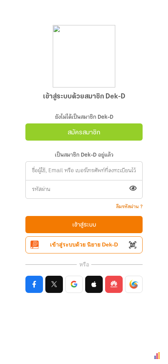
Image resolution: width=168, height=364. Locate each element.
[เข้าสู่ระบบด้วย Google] (74, 284)
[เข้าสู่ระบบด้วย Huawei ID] (114, 284)
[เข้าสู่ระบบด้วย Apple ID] (94, 284)
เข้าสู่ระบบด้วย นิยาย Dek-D (84, 244)
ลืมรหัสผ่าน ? (129, 206)
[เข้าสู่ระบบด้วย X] (54, 284)
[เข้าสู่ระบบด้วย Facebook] (34, 284)
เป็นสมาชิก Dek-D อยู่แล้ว (84, 155)
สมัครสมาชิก (84, 132)
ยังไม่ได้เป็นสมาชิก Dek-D (84, 117)
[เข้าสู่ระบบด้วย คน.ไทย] (134, 284)
